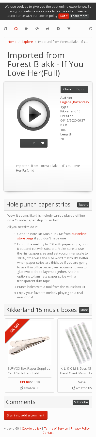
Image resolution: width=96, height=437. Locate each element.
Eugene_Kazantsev (74, 102)
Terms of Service (56, 428)
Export (81, 89)
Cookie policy (31, 428)
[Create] (5, 28)
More (84, 310)
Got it (63, 16)
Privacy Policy (80, 428)
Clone (67, 89)
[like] (43, 143)
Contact (48, 433)
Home (12, 41)
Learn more (79, 16)
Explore (27, 41)
